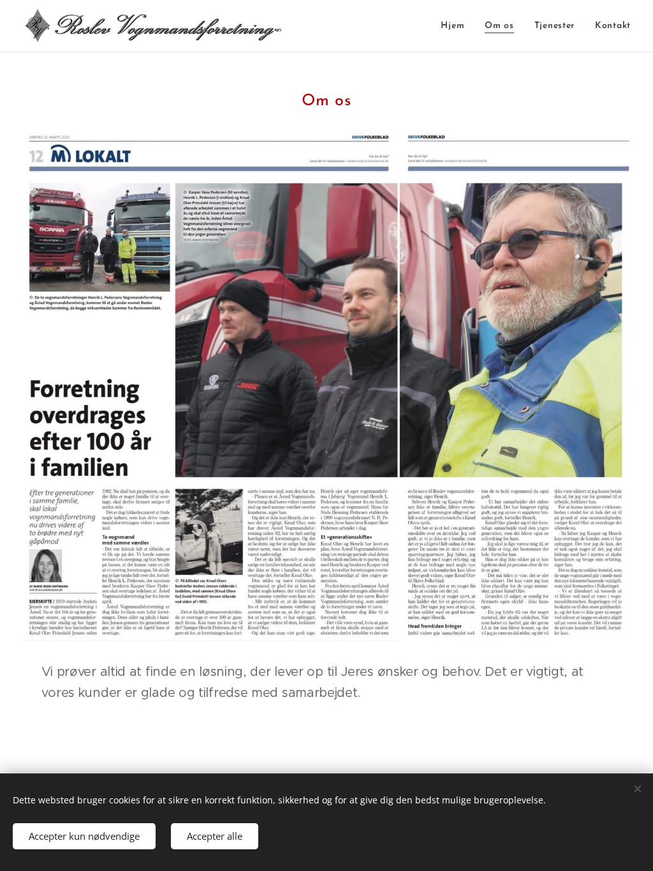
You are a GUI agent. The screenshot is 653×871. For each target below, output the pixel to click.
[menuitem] (455, 26)
